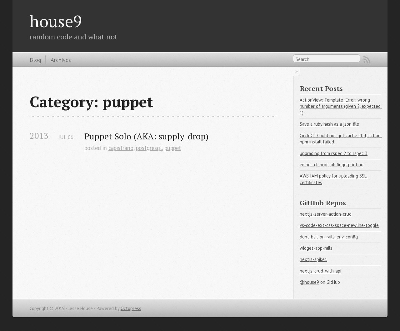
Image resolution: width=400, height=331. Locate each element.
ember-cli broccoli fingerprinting (331, 165)
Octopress (131, 308)
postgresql (149, 148)
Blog (35, 59)
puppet (172, 148)
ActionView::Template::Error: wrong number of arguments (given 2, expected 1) (341, 106)
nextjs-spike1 (313, 259)
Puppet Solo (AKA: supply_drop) (146, 136)
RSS (366, 59)
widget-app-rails (316, 248)
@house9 (309, 282)
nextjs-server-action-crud (326, 214)
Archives (61, 59)
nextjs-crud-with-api (320, 271)
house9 (56, 21)
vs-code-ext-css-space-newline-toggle (339, 225)
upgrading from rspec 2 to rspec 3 (334, 153)
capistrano (120, 148)
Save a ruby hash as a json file (329, 124)
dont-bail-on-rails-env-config (329, 237)
